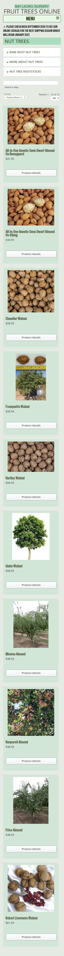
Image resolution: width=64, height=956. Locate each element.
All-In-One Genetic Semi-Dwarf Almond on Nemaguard (30, 152)
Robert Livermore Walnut (22, 917)
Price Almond (14, 829)
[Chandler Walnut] (31, 311)
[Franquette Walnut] (31, 399)
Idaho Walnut (14, 565)
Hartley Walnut (15, 477)
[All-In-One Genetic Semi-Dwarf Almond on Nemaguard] (31, 143)
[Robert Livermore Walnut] (31, 910)
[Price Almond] (30, 822)
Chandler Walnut (16, 318)
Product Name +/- (14, 97)
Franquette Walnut (18, 406)
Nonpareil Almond (17, 741)
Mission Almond (16, 653)
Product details (31, 173)
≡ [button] (57, 18)
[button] (32, 52)
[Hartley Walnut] (31, 470)
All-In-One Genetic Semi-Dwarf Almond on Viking (30, 233)
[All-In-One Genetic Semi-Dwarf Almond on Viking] (31, 224)
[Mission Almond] (30, 646)
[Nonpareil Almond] (31, 734)
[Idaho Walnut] (31, 558)
